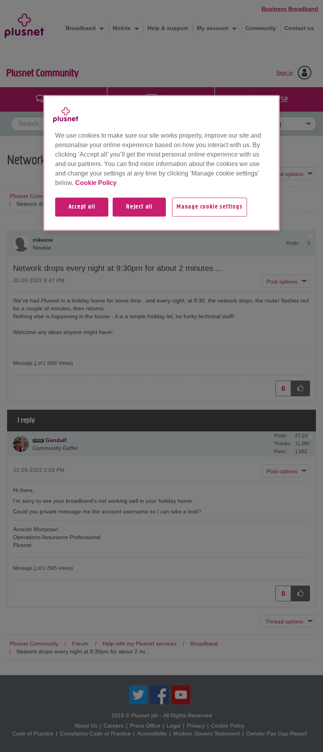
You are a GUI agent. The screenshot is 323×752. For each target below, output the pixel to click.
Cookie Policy (96, 182)
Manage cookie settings (209, 207)
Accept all (82, 207)
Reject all (139, 207)
